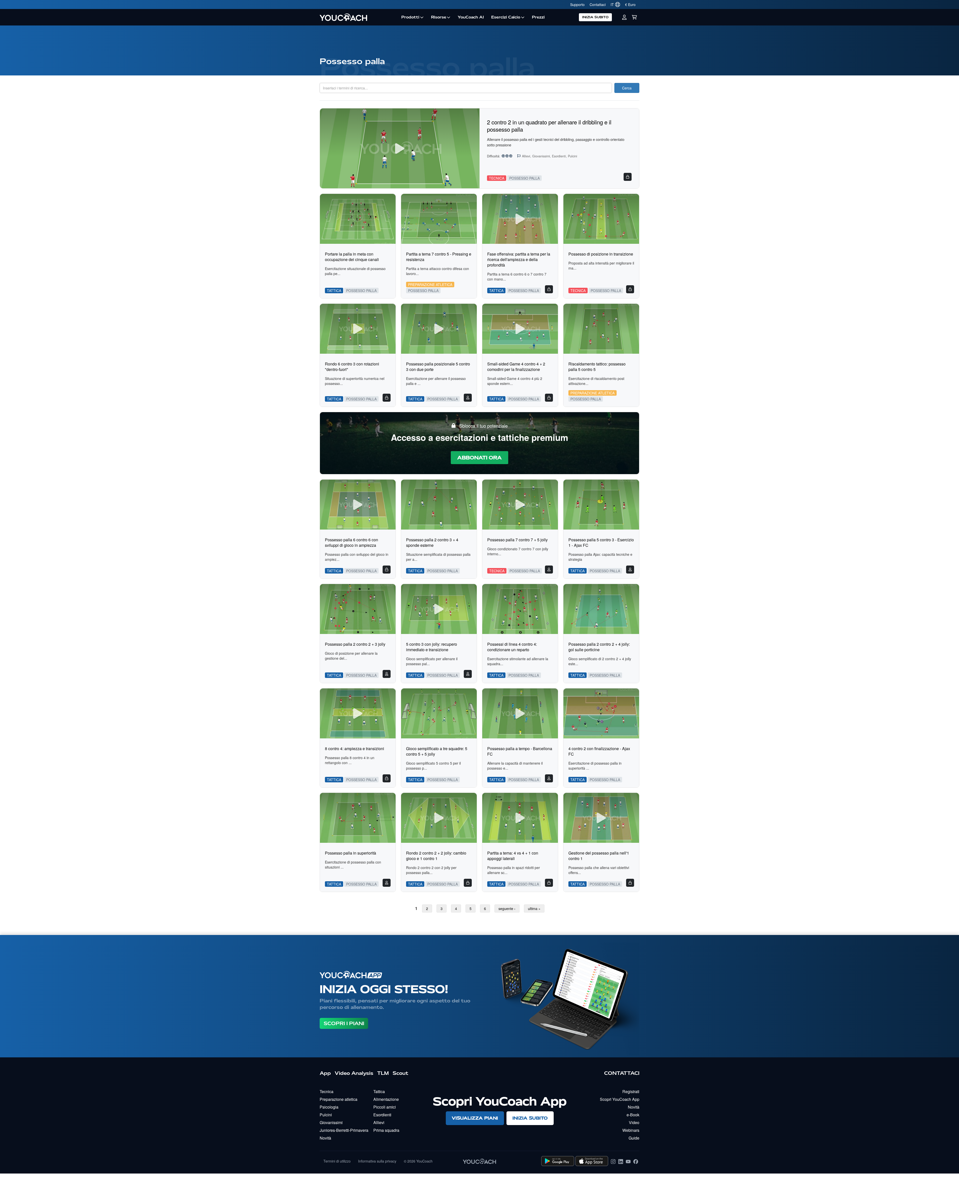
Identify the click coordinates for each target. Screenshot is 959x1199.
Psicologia (329, 1107)
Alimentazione (386, 1099)
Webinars (630, 1130)
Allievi (378, 1122)
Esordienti (382, 1115)
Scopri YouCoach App (619, 1099)
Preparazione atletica (338, 1099)
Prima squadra (386, 1130)
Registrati (630, 1091)
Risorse (438, 17)
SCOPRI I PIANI (344, 1023)
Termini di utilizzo (337, 1161)
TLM (383, 1073)
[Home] (359, 17)
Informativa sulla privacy (377, 1161)
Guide (634, 1138)
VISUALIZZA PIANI (475, 1118)
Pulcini (326, 1115)
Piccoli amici (384, 1107)
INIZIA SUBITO (595, 17)
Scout (400, 1073)
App (325, 1073)
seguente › (506, 908)
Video (634, 1122)
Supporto (577, 4)
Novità (325, 1138)
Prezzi (538, 17)
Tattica (379, 1091)
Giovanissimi (331, 1122)
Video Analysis (354, 1073)
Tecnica (326, 1091)
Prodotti (410, 17)
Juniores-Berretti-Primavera (344, 1130)
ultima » (534, 908)
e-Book (633, 1115)
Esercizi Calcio (505, 17)
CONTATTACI (621, 1073)
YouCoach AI (471, 17)
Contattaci (598, 4)
